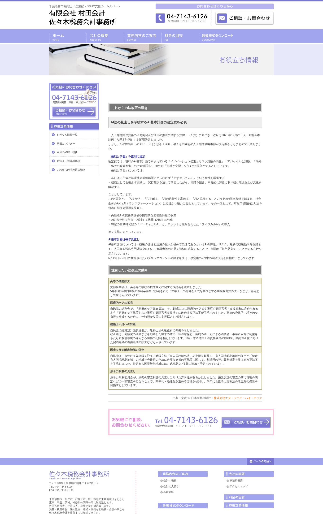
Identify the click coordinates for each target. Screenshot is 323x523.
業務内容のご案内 (142, 36)
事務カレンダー (66, 143)
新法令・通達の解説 (68, 161)
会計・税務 (169, 480)
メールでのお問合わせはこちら (244, 18)
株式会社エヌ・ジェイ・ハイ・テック (238, 398)
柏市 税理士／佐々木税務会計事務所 (79, 475)
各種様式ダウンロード (217, 36)
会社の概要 (105, 36)
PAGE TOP (260, 461)
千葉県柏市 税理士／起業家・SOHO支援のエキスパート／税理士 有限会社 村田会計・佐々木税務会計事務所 (82, 17)
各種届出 (168, 492)
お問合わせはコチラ (191, 422)
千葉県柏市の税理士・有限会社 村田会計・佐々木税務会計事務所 (68, 36)
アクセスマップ (239, 486)
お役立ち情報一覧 (67, 134)
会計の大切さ (171, 486)
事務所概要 (236, 480)
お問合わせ (255, 36)
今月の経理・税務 (67, 152)
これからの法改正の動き (71, 169)
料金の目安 (180, 36)
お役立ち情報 (249, 505)
